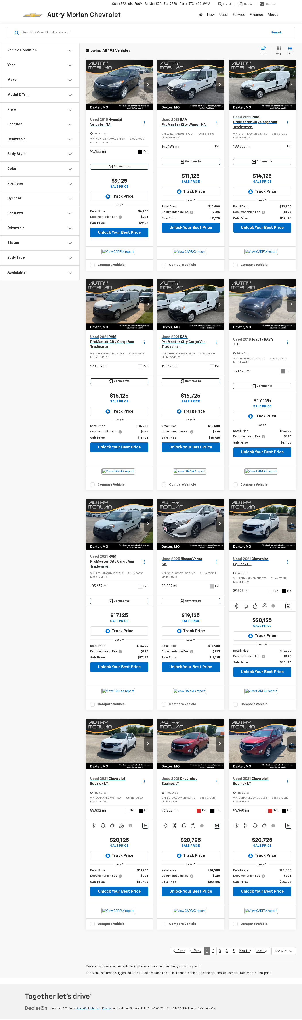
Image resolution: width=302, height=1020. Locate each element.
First (180, 951)
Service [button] (238, 15)
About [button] (273, 15)
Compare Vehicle (111, 264)
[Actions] (144, 122)
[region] (119, 217)
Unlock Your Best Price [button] (119, 233)
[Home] (201, 15)
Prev (196, 951)
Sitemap (95, 1008)
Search (276, 32)
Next (244, 951)
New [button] (211, 15)
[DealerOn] (36, 1008)
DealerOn (82, 1008)
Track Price (122, 197)
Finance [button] (256, 15)
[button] (148, 85)
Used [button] (223, 15)
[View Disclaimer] (273, 605)
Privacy (106, 1008)
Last (260, 951)
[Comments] (288, 606)
